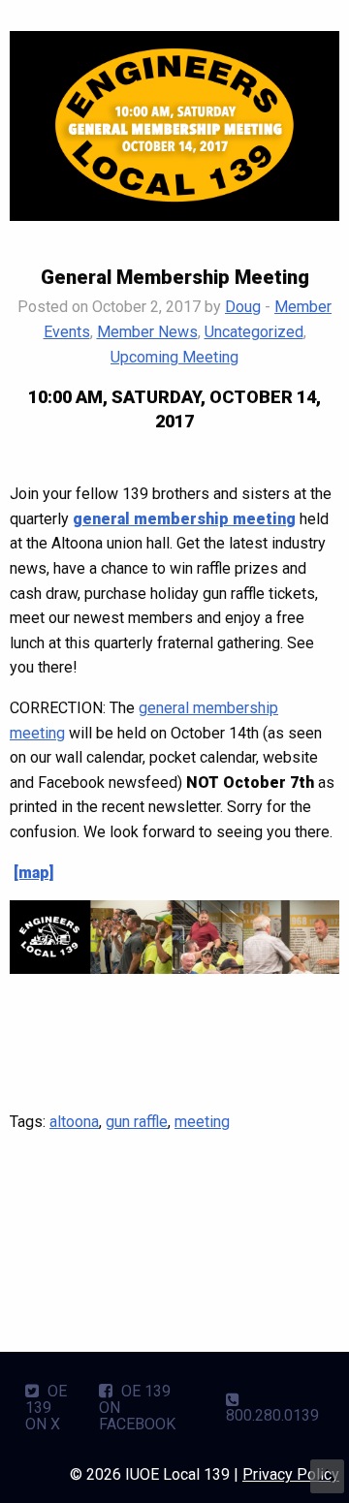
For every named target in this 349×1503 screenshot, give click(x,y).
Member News (147, 332)
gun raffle (137, 1121)
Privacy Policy (290, 1474)
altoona (74, 1121)
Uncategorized (254, 332)
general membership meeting (184, 519)
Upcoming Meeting (174, 357)
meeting (202, 1121)
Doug (243, 306)
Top (327, 1476)
